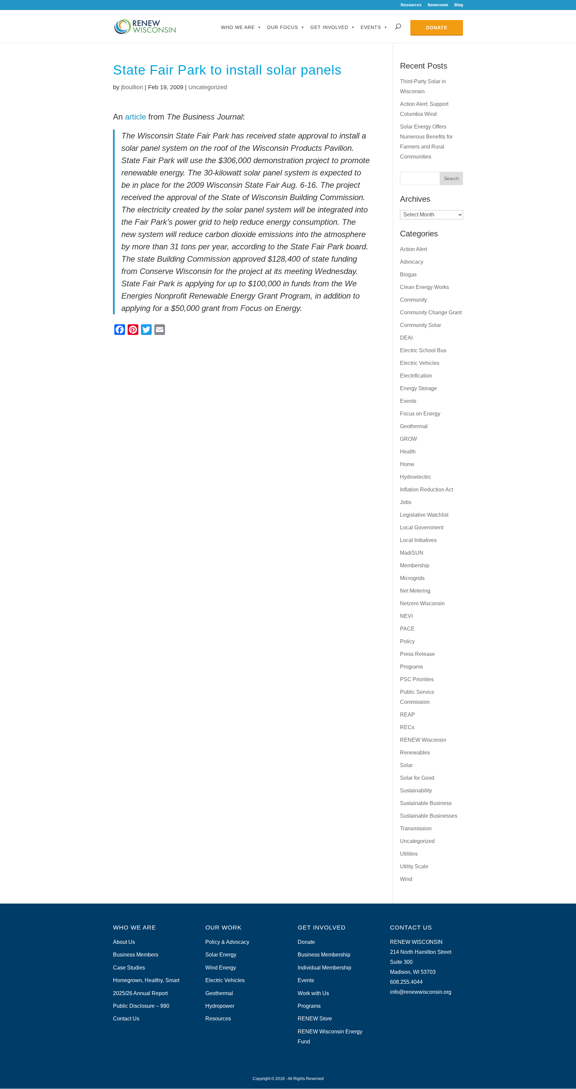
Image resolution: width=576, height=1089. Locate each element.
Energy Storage (418, 388)
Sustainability (416, 790)
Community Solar (420, 325)
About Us (124, 942)
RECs (407, 727)
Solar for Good (417, 778)
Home (407, 464)
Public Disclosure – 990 (141, 1006)
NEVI (406, 616)
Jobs (405, 502)
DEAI (406, 338)
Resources (411, 5)
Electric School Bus (423, 350)
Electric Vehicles (419, 363)
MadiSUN (411, 553)
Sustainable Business (426, 803)
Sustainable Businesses (428, 816)
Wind (406, 879)
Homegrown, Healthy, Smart (146, 980)
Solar (406, 765)
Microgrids (412, 578)
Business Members (135, 954)
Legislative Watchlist (424, 515)
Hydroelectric (415, 477)
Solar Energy (220, 954)
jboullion (132, 87)
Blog (458, 5)
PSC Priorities (417, 679)
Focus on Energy (420, 413)
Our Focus (282, 27)
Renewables (415, 752)
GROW (408, 439)
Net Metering (415, 591)
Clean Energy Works (424, 287)
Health (408, 451)
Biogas (408, 274)
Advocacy (411, 262)
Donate (436, 27)
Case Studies (129, 967)
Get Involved (329, 27)
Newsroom (438, 5)
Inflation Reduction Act (426, 489)
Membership (414, 565)
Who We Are (238, 27)
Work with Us (313, 993)
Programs (411, 667)
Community (413, 300)
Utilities (409, 854)
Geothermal (414, 426)
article (135, 116)
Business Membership (324, 954)
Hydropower (219, 1006)
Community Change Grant (431, 312)
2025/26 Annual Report (140, 993)
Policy (407, 641)
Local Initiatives (418, 540)
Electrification (416, 376)
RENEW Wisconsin (423, 740)
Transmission (416, 828)
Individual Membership (324, 967)
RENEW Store (315, 1018)
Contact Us (126, 1018)
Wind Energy (220, 967)
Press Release (417, 654)
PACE (407, 629)
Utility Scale (414, 866)
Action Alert (413, 249)
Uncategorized (207, 87)
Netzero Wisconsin (422, 603)
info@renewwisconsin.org (420, 992)
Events (371, 27)
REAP (407, 714)
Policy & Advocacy (227, 942)
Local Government (421, 527)
